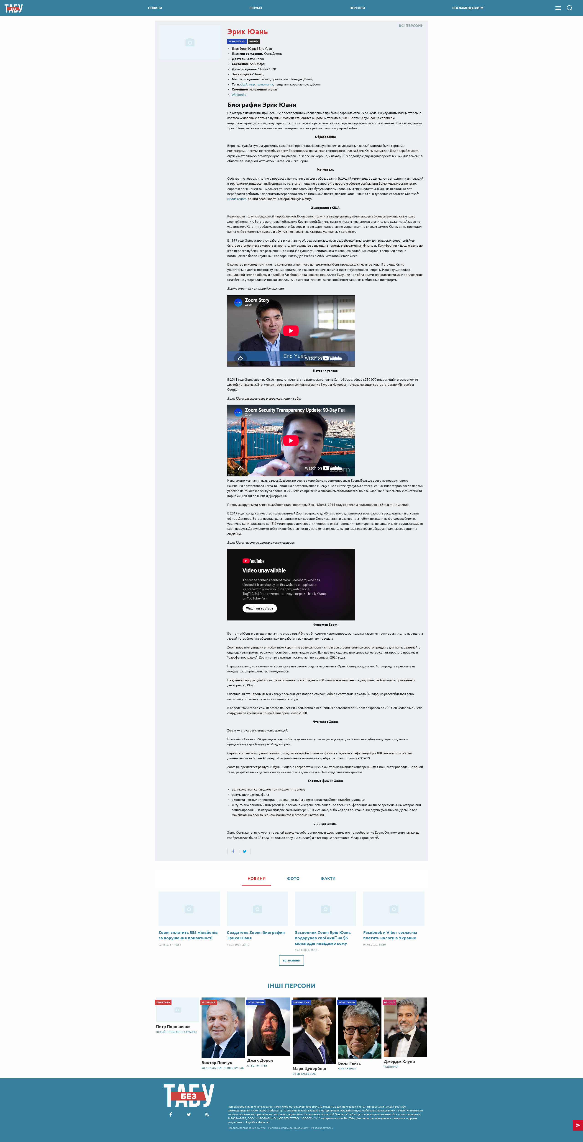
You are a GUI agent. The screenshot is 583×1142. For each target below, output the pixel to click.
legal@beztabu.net (258, 1122)
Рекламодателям (322, 1127)
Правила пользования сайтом (247, 1127)
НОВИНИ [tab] (257, 878)
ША (245, 84)
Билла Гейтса (236, 199)
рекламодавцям (467, 8)
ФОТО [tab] (293, 878)
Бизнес (253, 41)
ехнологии (265, 84)
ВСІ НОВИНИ (291, 960)
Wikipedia (239, 94)
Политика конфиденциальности (288, 1127)
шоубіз (255, 8)
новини (155, 8)
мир (252, 84)
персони (357, 8)
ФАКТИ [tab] (328, 878)
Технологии (237, 41)
